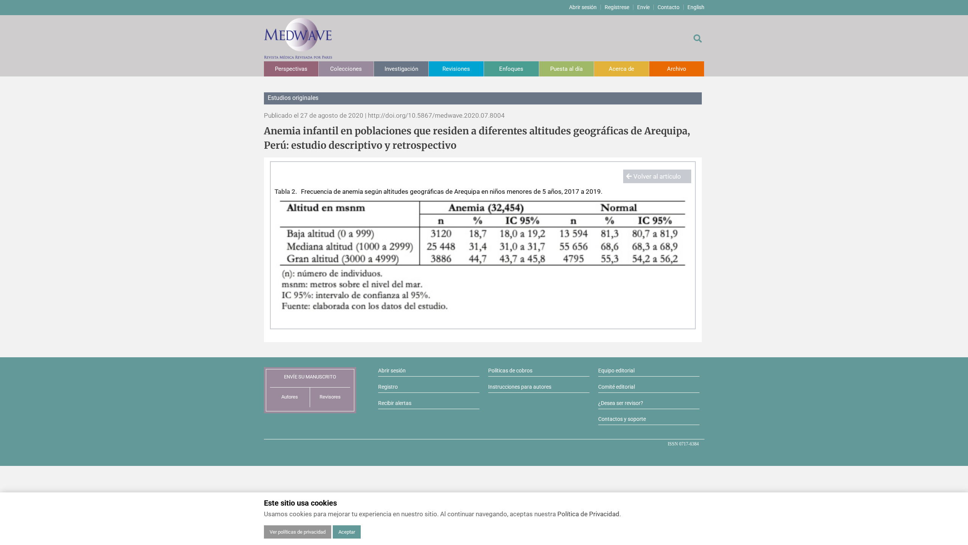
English (695, 7)
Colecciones (346, 68)
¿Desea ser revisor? (620, 403)
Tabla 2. (286, 191)
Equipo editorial (616, 370)
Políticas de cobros (510, 370)
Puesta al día (566, 68)
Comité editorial (616, 387)
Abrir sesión (583, 7)
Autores (289, 397)
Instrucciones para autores (519, 387)
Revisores (330, 397)
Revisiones (456, 68)
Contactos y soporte (622, 419)
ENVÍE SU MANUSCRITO (310, 377)
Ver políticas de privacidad (298, 532)
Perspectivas (291, 68)
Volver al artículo (656, 176)
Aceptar (346, 532)
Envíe (643, 7)
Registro (388, 387)
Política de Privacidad (588, 514)
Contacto (668, 7)
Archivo (676, 68)
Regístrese (617, 7)
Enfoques (511, 68)
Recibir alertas (394, 403)
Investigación (401, 68)
